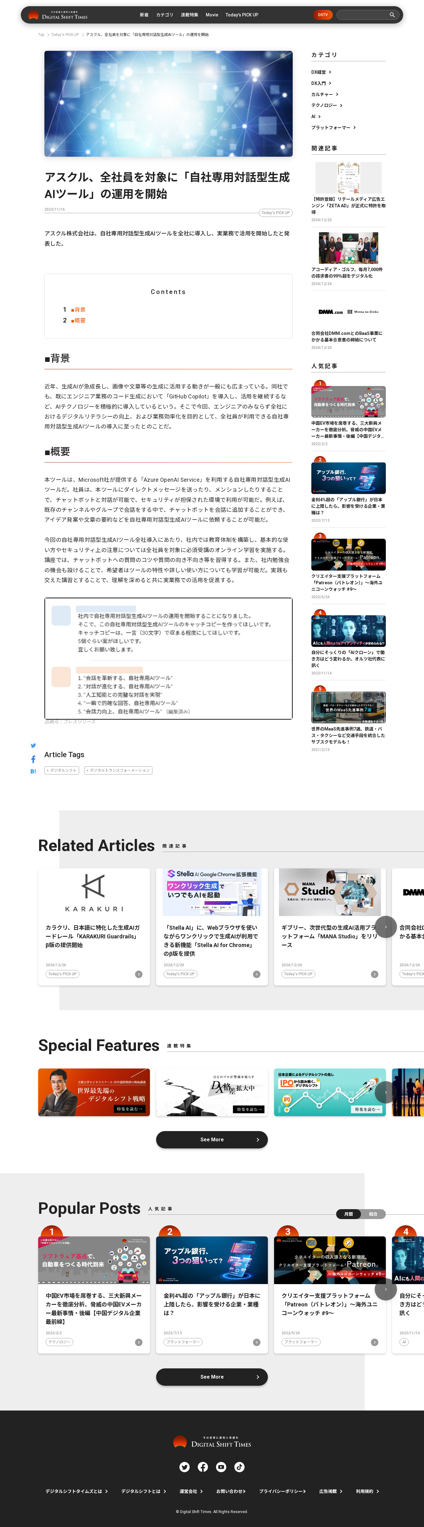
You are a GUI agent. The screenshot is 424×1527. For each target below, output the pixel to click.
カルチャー (322, 94)
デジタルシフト (63, 770)
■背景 (78, 309)
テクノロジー (324, 105)
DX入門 (318, 83)
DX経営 (318, 72)
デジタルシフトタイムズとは (74, 1491)
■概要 (78, 320)
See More (212, 1140)
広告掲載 (328, 1491)
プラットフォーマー (330, 127)
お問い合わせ (229, 1491)
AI (313, 116)
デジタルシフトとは (140, 1491)
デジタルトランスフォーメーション (120, 770)
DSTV (323, 15)
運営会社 (188, 1491)
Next (386, 927)
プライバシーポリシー (281, 1491)
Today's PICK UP (276, 213)
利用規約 (364, 1491)
